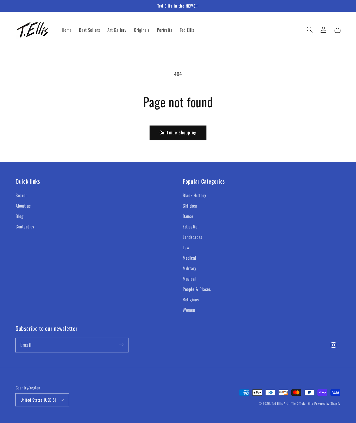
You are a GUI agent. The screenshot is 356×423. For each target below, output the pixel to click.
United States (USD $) (38, 400)
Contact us (25, 226)
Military (190, 268)
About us (23, 205)
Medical (189, 257)
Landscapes (192, 237)
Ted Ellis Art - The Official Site (292, 403)
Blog (19, 216)
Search (21, 195)
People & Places (197, 289)
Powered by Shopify (327, 403)
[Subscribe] (121, 345)
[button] (310, 30)
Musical (189, 278)
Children (190, 205)
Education (191, 226)
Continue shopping (178, 132)
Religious (191, 299)
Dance (188, 216)
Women (189, 310)
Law (186, 247)
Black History (194, 195)
